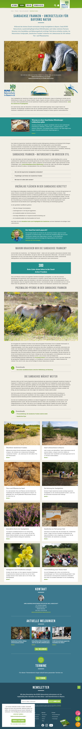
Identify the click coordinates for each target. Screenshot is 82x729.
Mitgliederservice (35, 718)
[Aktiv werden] (77, 718)
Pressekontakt (55, 716)
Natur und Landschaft (24, 11)
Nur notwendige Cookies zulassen (18, 723)
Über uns (28, 5)
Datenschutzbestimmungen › (18, 716)
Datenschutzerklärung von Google (41, 76)
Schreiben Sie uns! (36, 714)
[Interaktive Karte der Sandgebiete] (22, 514)
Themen (22, 5)
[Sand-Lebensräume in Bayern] (60, 433)
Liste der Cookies (18, 714)
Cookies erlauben (18, 721)
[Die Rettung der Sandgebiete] (60, 474)
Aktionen (14, 5)
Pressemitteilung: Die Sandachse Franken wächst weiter (32, 413)
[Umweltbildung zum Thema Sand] (60, 555)
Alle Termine (41, 678)
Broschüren (44, 714)
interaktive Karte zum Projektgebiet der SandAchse (35, 221)
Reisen (43, 718)
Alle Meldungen (41, 649)
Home (12, 11)
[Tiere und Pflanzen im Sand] (22, 474)
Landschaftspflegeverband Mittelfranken (33, 164)
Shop (43, 720)
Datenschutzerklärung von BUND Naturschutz (41, 78)
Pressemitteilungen (56, 714)
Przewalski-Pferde (40, 357)
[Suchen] (55, 5)
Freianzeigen (55, 718)
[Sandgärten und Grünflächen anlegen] (22, 555)
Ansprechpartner (35, 716)
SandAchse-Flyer (21, 416)
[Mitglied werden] (77, 724)
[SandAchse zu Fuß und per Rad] (60, 514)
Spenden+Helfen (38, 5)
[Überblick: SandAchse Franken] (22, 433)
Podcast (43, 716)
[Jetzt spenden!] (77, 713)
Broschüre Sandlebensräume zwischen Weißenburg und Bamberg (34, 369)
